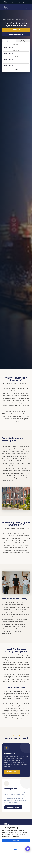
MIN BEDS (16, 56)
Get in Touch (16, 30)
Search (16, 69)
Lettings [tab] (23, 41)
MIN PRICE (16, 44)
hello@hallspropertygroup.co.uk (22, 2)
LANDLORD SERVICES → (13, 807)
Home (4, 19)
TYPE (16, 62)
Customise (16, 845)
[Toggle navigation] (28, 7)
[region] (16, 839)
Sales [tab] (10, 41)
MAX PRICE (16, 50)
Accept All (16, 840)
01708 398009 (5, 2)
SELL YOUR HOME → (12, 772)
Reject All (16, 849)
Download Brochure (16, 34)
